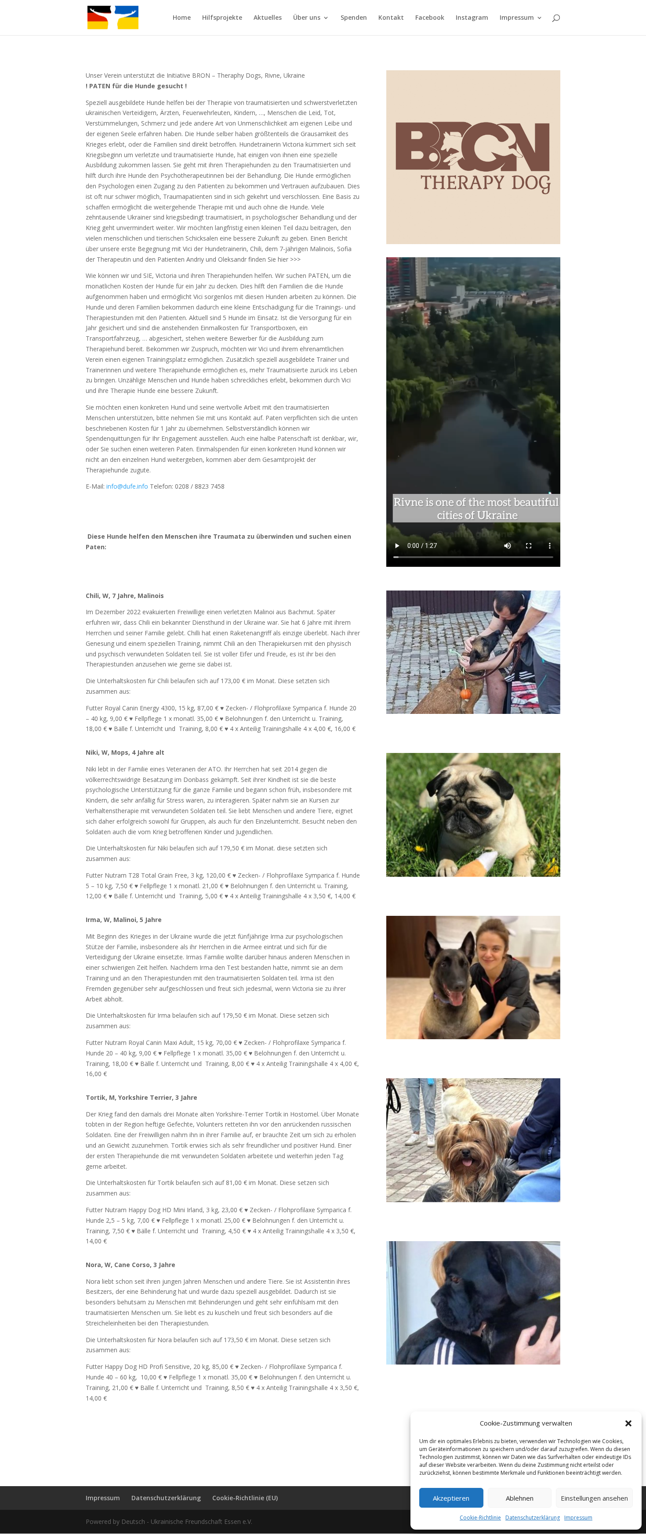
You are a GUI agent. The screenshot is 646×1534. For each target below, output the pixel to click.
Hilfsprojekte (222, 18)
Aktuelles (268, 18)
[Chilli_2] (473, 713)
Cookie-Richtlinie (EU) (245, 1498)
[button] (628, 1423)
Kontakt (391, 18)
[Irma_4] (473, 1039)
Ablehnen (519, 1498)
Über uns (306, 18)
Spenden (354, 18)
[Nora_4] (473, 1364)
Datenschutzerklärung (532, 1517)
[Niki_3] (473, 876)
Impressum (578, 1517)
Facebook (429, 18)
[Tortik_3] (473, 1202)
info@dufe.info (127, 486)
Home (182, 18)
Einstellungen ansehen (594, 1498)
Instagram (472, 18)
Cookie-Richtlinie (480, 1517)
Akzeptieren (451, 1498)
